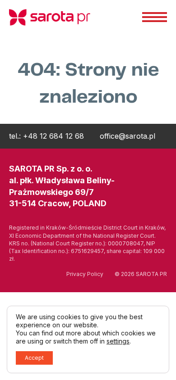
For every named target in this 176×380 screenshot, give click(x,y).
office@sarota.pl (127, 135)
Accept (34, 357)
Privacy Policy (84, 274)
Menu (154, 17)
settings (118, 341)
